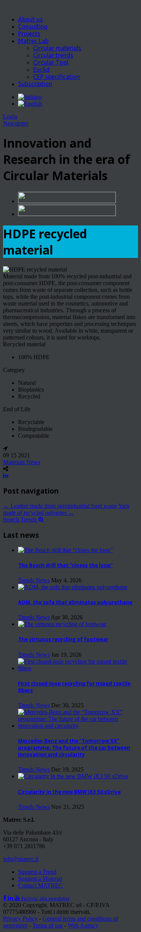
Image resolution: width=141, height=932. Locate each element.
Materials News (21, 462)
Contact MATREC (40, 885)
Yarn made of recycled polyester (66, 509)
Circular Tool (50, 62)
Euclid (41, 69)
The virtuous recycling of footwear (63, 639)
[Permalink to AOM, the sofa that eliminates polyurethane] (72, 587)
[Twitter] (11, 898)
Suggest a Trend (37, 872)
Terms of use (47, 925)
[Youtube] (18, 898)
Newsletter (16, 123)
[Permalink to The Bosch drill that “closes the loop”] (65, 550)
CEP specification (56, 76)
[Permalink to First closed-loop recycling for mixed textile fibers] (78, 668)
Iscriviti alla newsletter (45, 898)
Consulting (32, 26)
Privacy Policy (20, 918)
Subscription (35, 83)
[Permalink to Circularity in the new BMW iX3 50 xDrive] (73, 776)
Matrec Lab (33, 40)
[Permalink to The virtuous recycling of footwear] (62, 624)
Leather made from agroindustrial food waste (60, 506)
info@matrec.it (20, 859)
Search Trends (20, 519)
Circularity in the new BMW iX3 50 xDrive (69, 791)
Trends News (34, 580)
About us (30, 19)
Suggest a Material (40, 878)
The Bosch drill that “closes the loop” (65, 565)
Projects (29, 33)
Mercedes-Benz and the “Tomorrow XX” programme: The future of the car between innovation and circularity (74, 748)
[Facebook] (5, 898)
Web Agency (83, 925)
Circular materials (57, 48)
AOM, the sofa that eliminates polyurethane (75, 602)
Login (10, 116)
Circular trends (53, 55)
